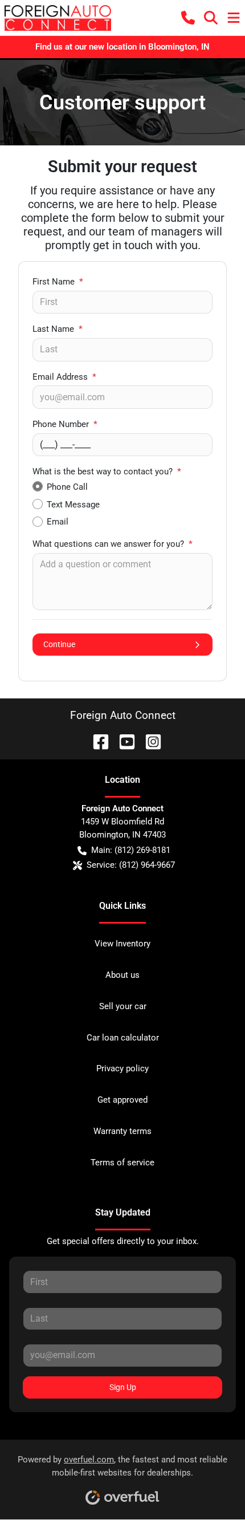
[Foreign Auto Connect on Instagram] (149, 740)
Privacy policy (122, 1068)
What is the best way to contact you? (106, 471)
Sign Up (122, 1387)
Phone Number (64, 424)
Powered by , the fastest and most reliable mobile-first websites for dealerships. (122, 1466)
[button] (188, 17)
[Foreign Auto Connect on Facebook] (96, 740)
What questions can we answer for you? (112, 544)
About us (122, 975)
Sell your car (122, 1006)
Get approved (122, 1100)
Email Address (64, 377)
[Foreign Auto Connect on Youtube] (122, 740)
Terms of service (122, 1162)
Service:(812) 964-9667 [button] (131, 865)
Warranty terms (122, 1131)
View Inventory (122, 943)
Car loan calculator (123, 1038)
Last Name (57, 329)
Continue (59, 644)
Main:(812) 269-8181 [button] (130, 850)
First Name (57, 282)
